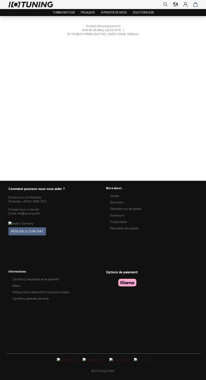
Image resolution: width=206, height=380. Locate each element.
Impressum (117, 215)
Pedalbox (88, 12)
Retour (16, 285)
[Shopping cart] (196, 4)
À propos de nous (114, 12)
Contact (114, 196)
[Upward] (195, 374)
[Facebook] (67, 359)
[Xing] (141, 359)
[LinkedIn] (119, 359)
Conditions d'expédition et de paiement (35, 279)
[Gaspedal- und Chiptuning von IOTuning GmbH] (32, 4)
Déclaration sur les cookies (126, 208)
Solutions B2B (143, 12)
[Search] (165, 4)
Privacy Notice (118, 222)
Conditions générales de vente (30, 298)
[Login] (185, 4)
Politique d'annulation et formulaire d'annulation (41, 292)
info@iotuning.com (28, 213)
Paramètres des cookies (124, 228)
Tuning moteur (64, 12)
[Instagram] (94, 359)
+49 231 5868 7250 (34, 201)
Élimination (117, 202)
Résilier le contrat (27, 231)
